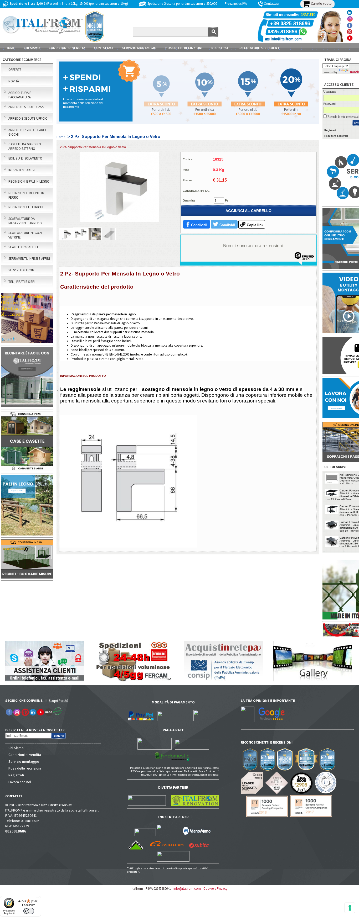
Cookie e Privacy (215, 888)
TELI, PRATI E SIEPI (21, 281)
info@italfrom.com (187, 888)
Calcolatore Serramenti (259, 48)
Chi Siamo (16, 747)
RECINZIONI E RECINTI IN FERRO (26, 195)
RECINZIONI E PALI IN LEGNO (28, 181)
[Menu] (38, 899)
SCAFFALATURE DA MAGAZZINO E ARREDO (25, 220)
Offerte (15, 69)
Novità (13, 81)
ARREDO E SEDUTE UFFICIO (28, 118)
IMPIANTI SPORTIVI (21, 170)
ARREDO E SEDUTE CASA (26, 107)
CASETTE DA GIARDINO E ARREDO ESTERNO (26, 146)
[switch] (28, 911)
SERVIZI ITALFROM (21, 270)
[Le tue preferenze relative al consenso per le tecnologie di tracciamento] (350, 908)
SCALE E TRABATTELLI (23, 247)
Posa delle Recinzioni (183, 48)
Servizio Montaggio (139, 48)
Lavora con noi (19, 782)
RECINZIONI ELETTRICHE (26, 207)
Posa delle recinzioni (24, 768)
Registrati (220, 48)
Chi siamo (32, 48)
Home (10, 48)
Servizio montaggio (23, 761)
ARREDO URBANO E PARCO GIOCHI (28, 132)
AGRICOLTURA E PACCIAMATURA (19, 95)
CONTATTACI (103, 48)
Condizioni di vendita (24, 754)
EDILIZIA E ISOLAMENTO (25, 158)
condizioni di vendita (67, 48)
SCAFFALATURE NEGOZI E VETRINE (26, 235)
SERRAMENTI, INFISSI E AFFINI (29, 258)
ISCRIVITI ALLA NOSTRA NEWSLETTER (37, 730)
